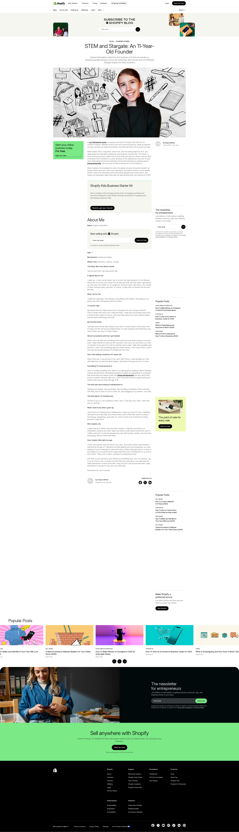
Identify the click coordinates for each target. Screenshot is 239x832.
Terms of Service (79, 826)
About (109, 774)
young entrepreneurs (125, 375)
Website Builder (133, 809)
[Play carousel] (119, 661)
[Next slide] (125, 661)
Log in (167, 3)
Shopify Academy (134, 784)
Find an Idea (63, 10)
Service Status (112, 791)
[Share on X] (145, 482)
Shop (172, 774)
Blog (54, 10)
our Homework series (97, 142)
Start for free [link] (141, 240)
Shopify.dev (153, 774)
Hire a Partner (133, 781)
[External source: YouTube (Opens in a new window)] (163, 825)
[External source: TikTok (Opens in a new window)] (173, 825)
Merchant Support (134, 774)
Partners (110, 781)
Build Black (111, 809)
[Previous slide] (114, 661)
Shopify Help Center (135, 777)
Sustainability (111, 805)
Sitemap (105, 826)
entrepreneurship (94, 163)
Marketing (84, 10)
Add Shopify (161, 608)
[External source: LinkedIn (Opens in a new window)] (179, 825)
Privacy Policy (173, 237)
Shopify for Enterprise (178, 784)
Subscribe (201, 701)
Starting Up (74, 10)
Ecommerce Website (135, 812)
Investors (110, 777)
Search (181, 10)
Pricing (95, 3)
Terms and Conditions (184, 707)
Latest (93, 10)
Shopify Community (135, 787)
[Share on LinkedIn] (150, 482)
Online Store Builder (135, 805)
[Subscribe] (138, 29)
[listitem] (119, 640)
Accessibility (111, 812)
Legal (109, 787)
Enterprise (103, 3)
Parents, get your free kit (102, 208)
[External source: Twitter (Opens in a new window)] (158, 825)
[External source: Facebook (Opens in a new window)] (152, 825)
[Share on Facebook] (140, 482)
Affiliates (110, 784)
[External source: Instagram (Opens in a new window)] (168, 825)
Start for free (179, 3)
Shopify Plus (175, 781)
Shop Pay (174, 777)
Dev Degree (153, 781)
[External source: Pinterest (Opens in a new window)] (184, 825)
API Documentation (156, 777)
